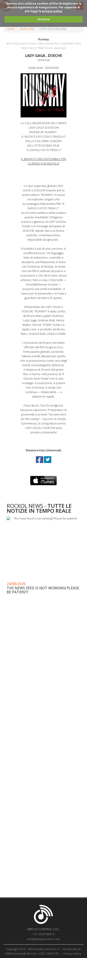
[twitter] (47, 464)
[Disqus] (43, 715)
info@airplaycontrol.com (43, 939)
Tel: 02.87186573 (43, 934)
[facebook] (40, 464)
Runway (43, 39)
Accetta (44, 19)
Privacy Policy (72, 954)
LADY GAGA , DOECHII (43, 55)
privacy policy (52, 11)
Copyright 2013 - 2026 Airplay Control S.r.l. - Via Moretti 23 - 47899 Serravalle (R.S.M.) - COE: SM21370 (43, 951)
